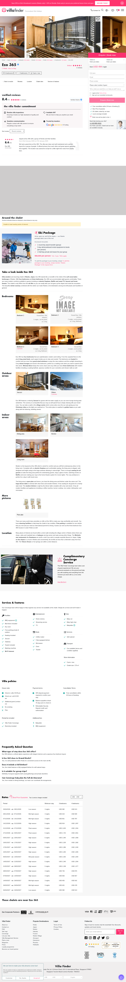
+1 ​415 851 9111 (95, 123)
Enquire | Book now (107, 100)
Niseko (35, 929)
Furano (35, 933)
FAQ (3, 929)
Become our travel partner (10, 949)
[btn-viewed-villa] (112, 10)
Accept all (37, 978)
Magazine (5, 942)
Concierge (5, 933)
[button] (42, 272)
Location (29, 81)
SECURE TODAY (102, 3)
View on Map (12, 68)
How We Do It (62, 582)
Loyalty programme (8, 947)
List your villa (6, 936)
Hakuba (35, 931)
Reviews (20, 81)
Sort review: (5, 131)
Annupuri (36, 938)
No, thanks (22, 978)
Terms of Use (102, 93)
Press (4, 944)
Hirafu (5, 68)
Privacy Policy (58, 927)
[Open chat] (121, 977)
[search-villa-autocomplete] (102, 10)
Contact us (5, 927)
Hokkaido (36, 944)
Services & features (53, 81)
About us (4, 925)
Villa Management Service (10, 938)
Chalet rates (39, 81)
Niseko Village (37, 936)
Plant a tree (5, 940)
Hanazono (36, 940)
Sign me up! (120, 932)
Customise (9, 978)
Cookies (56, 929)
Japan (35, 927)
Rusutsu (35, 942)
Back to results (8, 81)
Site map (4, 931)
